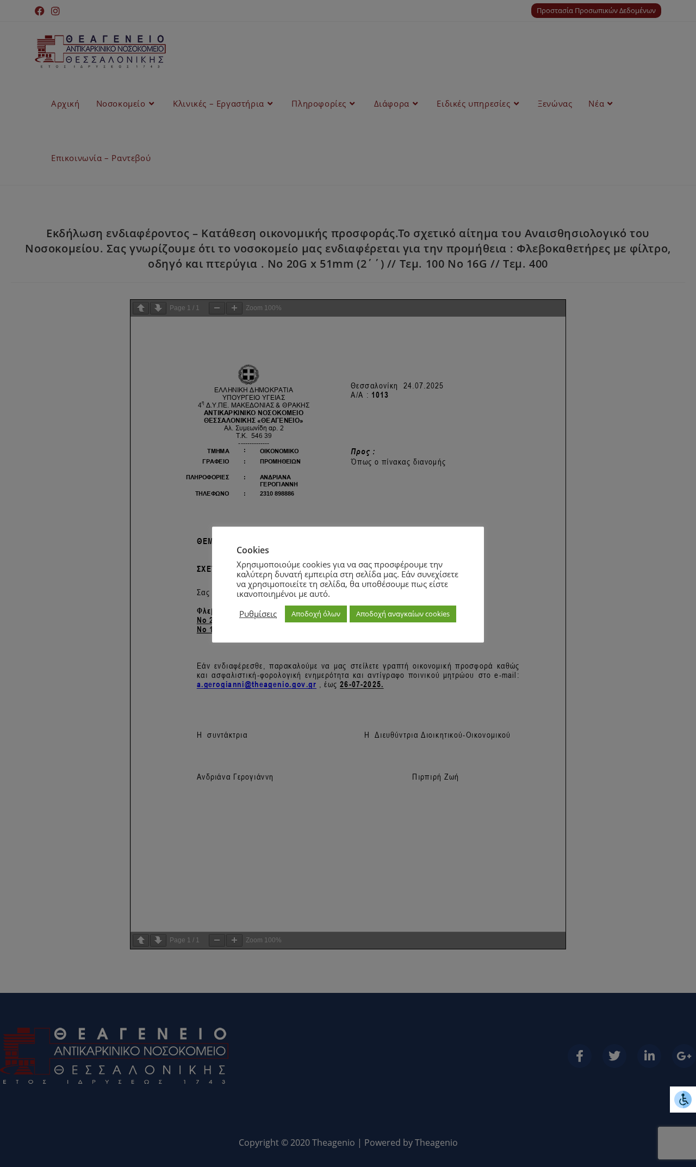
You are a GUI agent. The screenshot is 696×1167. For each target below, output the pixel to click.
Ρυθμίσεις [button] (258, 614)
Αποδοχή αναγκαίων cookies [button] (403, 614)
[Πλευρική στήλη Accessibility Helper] (683, 1099)
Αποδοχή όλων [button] (315, 614)
